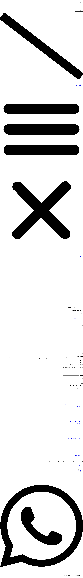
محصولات (79, 253)
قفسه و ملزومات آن (78, 307)
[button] (41, 169)
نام (82, 376)
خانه (80, 81)
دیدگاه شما (81, 375)
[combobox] (79, 3)
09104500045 (81, 7)
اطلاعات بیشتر (79, 406)
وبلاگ (80, 84)
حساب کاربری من (78, 85)
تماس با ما (79, 83)
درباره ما (80, 254)
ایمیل (82, 378)
